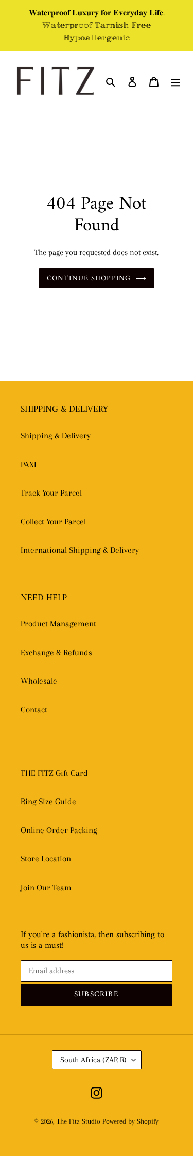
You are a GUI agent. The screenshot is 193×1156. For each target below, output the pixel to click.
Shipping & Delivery (56, 435)
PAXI (29, 464)
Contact (34, 710)
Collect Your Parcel (53, 521)
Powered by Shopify (130, 1121)
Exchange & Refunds (56, 652)
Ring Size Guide (48, 801)
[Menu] (175, 81)
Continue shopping (89, 278)
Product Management (58, 623)
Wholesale (39, 681)
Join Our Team (46, 887)
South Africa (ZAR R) (93, 1059)
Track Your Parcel (51, 493)
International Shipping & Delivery (80, 550)
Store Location (46, 858)
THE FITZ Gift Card (54, 773)
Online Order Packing (59, 830)
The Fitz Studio (78, 1121)
